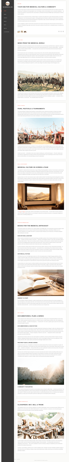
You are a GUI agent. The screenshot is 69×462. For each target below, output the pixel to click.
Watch (5, 28)
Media (5, 21)
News (5, 14)
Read (20, 211)
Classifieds (18, 459)
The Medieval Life (8, 7)
